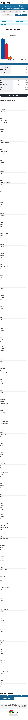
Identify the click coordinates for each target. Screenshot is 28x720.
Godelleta (1, 394)
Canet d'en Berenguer (4, 284)
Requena (1, 567)
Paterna (1, 507)
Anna (1, 189)
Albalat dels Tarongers (4, 124)
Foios (1, 366)
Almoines (1, 175)
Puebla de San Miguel (4, 538)
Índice (12, 707)
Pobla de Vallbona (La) (4, 527)
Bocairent (2, 262)
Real (1, 562)
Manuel (1, 441)
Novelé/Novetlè (3, 485)
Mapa (16, 706)
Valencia (1, 651)
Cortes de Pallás (3, 335)
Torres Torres (2, 640)
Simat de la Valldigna (4, 609)
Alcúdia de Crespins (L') (4, 142)
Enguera (1, 352)
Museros (1, 478)
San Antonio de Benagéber (5, 587)
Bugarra (1, 270)
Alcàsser (1, 138)
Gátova (1, 381)
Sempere (1, 598)
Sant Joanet (2, 589)
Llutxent (1, 430)
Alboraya (1, 131)
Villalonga (2, 664)
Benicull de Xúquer (3, 228)
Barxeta (1, 202)
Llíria (1, 416)
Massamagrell (2, 450)
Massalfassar (2, 447)
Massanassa (2, 452)
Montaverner (2, 467)
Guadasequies (2, 399)
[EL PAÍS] (6, 2)
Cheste (1, 324)
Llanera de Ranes (3, 412)
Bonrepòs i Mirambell (4, 266)
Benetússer (2, 220)
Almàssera (2, 171)
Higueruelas (2, 405)
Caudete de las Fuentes (4, 312)
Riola (1, 571)
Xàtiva (1, 675)
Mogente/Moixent (3, 463)
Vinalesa (1, 673)
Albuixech (2, 133)
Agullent (1, 107)
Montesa (1, 470)
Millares (1, 456)
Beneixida (2, 217)
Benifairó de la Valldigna (4, 233)
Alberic (1, 127)
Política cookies (3, 706)
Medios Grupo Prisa (13, 715)
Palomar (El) (2, 505)
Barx (1, 200)
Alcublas (1, 140)
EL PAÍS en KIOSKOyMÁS (22, 706)
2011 (17, 11)
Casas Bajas (2, 297)
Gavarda (1, 383)
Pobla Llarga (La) (3, 529)
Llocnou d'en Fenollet (4, 421)
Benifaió (1, 231)
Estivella (1, 357)
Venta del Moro (2, 660)
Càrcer (1, 288)
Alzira (1, 184)
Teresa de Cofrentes (3, 627)
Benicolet (1, 226)
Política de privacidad (22, 705)
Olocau (1, 492)
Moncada (1, 465)
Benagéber (2, 211)
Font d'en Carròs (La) (4, 372)
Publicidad (13, 705)
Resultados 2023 (8, 8)
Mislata (1, 461)
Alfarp (1, 155)
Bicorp (1, 259)
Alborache (2, 129)
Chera (1, 321)
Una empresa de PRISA (13, 712)
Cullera (1, 339)
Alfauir (1, 160)
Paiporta (1, 498)
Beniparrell (2, 246)
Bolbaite (1, 264)
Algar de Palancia (3, 162)
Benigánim (2, 239)
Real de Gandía (2, 565)
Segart (1, 593)
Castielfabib (2, 306)
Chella (1, 317)
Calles (1, 277)
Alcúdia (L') (2, 144)
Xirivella (1, 682)
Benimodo (2, 242)
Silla (1, 607)
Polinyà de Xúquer (3, 531)
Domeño (1, 343)
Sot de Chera (2, 616)
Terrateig (1, 629)
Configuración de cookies (11, 706)
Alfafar (1, 149)
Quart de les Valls (3, 543)
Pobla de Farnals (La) (4, 523)
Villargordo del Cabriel (4, 671)
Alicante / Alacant (6, 695)
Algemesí (1, 164)
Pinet (1, 520)
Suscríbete (22, 2)
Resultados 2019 (16, 8)
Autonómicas (21, 14)
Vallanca (1, 655)
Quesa (1, 551)
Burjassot (1, 275)
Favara (1, 363)
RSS (14, 707)
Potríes (1, 534)
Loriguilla (1, 432)
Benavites (2, 215)
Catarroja (1, 310)
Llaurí (1, 414)
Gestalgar (2, 388)
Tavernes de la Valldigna (4, 624)
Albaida (1, 116)
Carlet (1, 290)
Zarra (1, 689)
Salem (1, 585)
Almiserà (1, 173)
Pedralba (1, 509)
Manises (1, 439)
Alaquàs (1, 113)
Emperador (2, 350)
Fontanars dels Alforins (4, 368)
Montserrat (2, 476)
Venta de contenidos (7, 705)
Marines (1, 443)
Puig (1, 540)
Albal (1, 118)
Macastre (1, 436)
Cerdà (1, 315)
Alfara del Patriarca (3, 153)
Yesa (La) (1, 686)
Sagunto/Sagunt (3, 582)
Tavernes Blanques (3, 622)
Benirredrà (2, 248)
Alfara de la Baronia (3, 151)
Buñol (1, 273)
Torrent (1, 638)
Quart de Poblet (3, 545)
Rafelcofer (2, 556)
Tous (1, 642)
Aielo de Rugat (2, 111)
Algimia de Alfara (3, 166)
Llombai (1, 425)
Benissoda (2, 253)
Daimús (1, 341)
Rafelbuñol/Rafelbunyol (4, 554)
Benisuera (2, 255)
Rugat (1, 580)
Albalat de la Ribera (3, 120)
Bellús (1, 208)
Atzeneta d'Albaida (3, 195)
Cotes (1, 337)
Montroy (1, 474)
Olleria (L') (2, 489)
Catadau (1, 308)
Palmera (1, 503)
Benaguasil (2, 213)
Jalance (1, 408)
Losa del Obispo (3, 434)
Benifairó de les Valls (4, 235)
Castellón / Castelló (21, 695)
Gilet (1, 390)
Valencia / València (6, 698)
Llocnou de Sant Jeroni (4, 423)
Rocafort (1, 574)
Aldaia (1, 147)
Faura (1, 361)
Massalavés (2, 445)
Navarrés (1, 483)
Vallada (1, 653)
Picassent (2, 516)
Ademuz (1, 102)
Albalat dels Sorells (3, 122)
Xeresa (1, 680)
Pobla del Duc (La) (3, 525)
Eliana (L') (2, 348)
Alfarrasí (1, 158)
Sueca (1, 618)
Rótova (1, 578)
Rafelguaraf (2, 558)
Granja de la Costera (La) (4, 397)
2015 (11, 11)
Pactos (22, 8)
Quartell (1, 547)
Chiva (1, 326)
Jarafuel (1, 410)
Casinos (1, 299)
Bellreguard (2, 206)
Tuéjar (1, 644)
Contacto (2, 705)
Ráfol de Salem (3, 560)
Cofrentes (2, 330)
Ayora (1, 197)
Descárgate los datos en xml (14, 95)
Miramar (1, 458)
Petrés (1, 512)
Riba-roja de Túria (3, 569)
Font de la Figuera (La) (4, 370)
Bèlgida (1, 204)
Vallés (1, 658)
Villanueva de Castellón (4, 666)
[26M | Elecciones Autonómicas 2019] (14, 6)
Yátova (1, 684)
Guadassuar (2, 401)
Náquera (1, 481)
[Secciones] (1, 2)
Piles (1, 518)
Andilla (1, 186)
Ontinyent (2, 494)
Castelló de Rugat (3, 301)
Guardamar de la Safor (4, 403)
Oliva (1, 487)
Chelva (1, 319)
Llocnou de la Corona (4, 419)
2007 (24, 11)
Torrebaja (2, 633)
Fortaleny (1, 374)
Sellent (1, 596)
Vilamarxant (2, 662)
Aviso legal (17, 705)
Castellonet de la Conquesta (5, 304)
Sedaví (1, 591)
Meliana (1, 454)
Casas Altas (2, 295)
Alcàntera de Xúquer (4, 135)
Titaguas (1, 631)
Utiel (1, 649)
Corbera (1, 332)
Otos (1, 496)
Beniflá (1, 237)
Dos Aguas (2, 346)
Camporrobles (2, 279)
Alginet (1, 169)
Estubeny (1, 359)
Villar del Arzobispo (3, 669)
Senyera (1, 600)
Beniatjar (1, 224)
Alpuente (1, 180)
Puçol (1, 536)
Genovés (1, 385)
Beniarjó (1, 222)
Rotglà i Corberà (3, 576)
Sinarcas (1, 611)
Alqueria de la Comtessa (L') (5, 182)
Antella (1, 191)
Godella (1, 392)
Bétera (1, 257)
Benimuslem (2, 244)
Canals (1, 281)
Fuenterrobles (2, 377)
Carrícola (1, 293)
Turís (1, 647)
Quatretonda (2, 549)
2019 (4, 11)
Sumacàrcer (2, 620)
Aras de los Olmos (3, 193)
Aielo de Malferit (3, 109)
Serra (1, 602)
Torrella (1, 635)
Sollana (1, 613)
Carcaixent (2, 286)
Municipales (7, 14)
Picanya (1, 514)
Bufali (1, 268)
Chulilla (1, 328)
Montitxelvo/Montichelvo (4, 472)
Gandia (1, 379)
